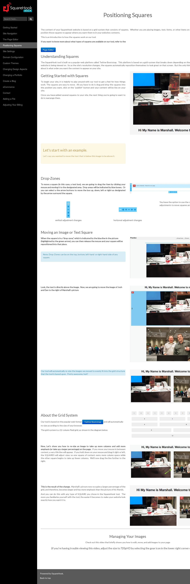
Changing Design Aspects (15, 69)
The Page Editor (10, 39)
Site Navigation (10, 33)
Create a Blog (9, 80)
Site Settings (9, 51)
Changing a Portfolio (12, 75)
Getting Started (10, 27)
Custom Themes (11, 63)
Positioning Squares (12, 45)
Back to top (45, 578)
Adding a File (9, 98)
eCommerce (9, 86)
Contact (6, 92)
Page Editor (48, 49)
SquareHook (57, 573)
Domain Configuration (13, 57)
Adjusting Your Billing (13, 104)
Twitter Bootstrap (92, 422)
